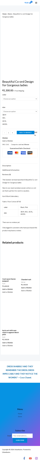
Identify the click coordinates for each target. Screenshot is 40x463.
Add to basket (25, 132)
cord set (21, 144)
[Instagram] (36, 458)
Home (4, 14)
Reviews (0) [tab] (6, 174)
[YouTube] (30, 458)
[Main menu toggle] (36, 2)
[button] (7, 289)
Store (10, 14)
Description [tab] (6, 166)
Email (9, 436)
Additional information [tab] (10, 170)
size (3, 107)
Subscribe (20, 440)
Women (26, 144)
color (4, 95)
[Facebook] (24, 458)
